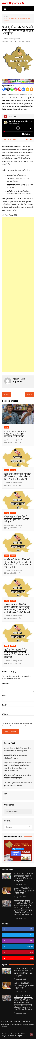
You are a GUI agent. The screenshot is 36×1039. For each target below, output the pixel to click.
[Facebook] (4, 89)
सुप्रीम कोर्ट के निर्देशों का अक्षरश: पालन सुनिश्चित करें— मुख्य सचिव (15, 757)
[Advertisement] (18, 294)
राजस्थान (28, 41)
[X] (8, 89)
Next (28, 394)
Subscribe (29, 139)
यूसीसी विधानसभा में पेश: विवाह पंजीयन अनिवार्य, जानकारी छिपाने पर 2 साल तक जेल (16, 653)
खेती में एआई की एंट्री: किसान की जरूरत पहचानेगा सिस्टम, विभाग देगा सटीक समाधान (17, 476)
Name (4, 696)
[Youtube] (20, 89)
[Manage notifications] (31, 1034)
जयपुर (6, 470)
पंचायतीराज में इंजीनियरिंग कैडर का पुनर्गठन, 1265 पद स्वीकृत (16, 519)
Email (4, 705)
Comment (6, 683)
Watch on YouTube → (10, 139)
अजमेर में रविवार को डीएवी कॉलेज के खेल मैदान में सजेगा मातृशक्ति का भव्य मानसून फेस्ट (17, 749)
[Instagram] (16, 89)
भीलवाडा (16, 1033)
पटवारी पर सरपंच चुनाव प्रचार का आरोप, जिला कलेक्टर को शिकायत (15, 434)
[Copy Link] (27, 89)
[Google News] (23, 89)
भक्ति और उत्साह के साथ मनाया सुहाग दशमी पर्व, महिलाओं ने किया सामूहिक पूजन (18, 776)
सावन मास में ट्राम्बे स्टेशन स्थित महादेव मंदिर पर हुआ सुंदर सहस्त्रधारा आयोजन (18, 784)
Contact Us (12, 1036)
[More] (31, 89)
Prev (7, 394)
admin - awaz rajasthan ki (12, 39)
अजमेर (23, 41)
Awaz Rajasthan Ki (13, 3)
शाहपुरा (4, 1036)
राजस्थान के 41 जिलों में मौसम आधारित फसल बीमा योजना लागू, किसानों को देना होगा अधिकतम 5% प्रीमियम (17, 608)
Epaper (20, 1036)
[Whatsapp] (12, 89)
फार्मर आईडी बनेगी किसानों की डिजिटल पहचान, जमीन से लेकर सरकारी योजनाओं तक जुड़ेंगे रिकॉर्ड (17, 563)
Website (5, 714)
